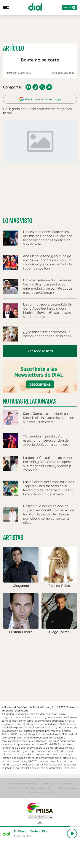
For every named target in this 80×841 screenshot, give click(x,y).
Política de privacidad (40, 788)
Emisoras (48, 783)
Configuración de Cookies (43, 792)
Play (72, 833)
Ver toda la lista (40, 351)
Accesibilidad (16, 788)
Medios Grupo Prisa (40, 817)
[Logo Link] (35, 6)
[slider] (40, 826)
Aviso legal (65, 783)
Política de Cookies (67, 788)
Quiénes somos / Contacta (23, 783)
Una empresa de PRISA (40, 808)
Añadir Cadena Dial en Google (43, 99)
